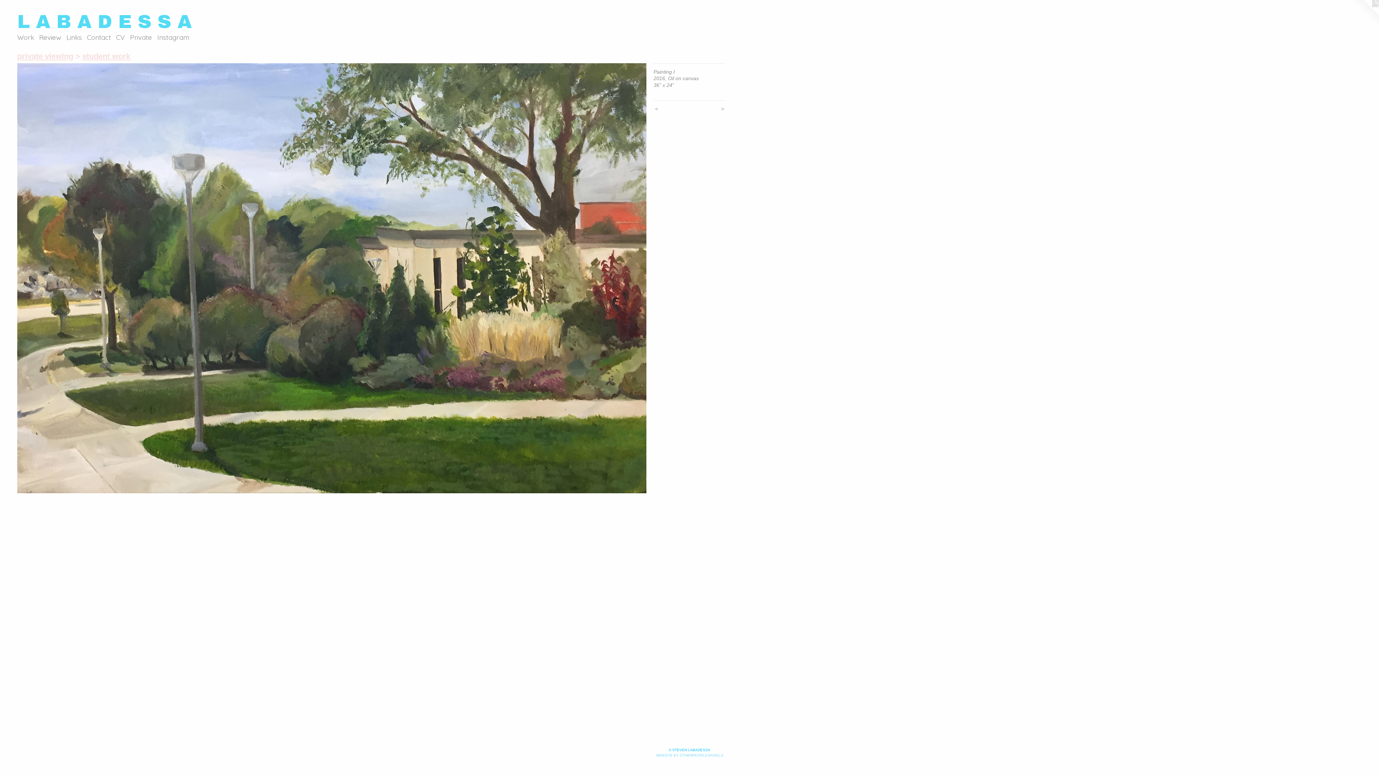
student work (106, 56)
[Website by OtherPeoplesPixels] (1364, 14)
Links (74, 37)
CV (120, 37)
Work (25, 37)
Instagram (173, 37)
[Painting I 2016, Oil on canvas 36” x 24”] (331, 278)
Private (141, 37)
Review (50, 37)
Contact (99, 37)
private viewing (45, 56)
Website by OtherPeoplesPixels (689, 755)
